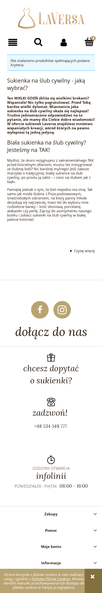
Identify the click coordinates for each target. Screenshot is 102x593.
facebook (40, 310)
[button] (13, 42)
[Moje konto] (64, 42)
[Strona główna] (51, 17)
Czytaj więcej (84, 251)
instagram (62, 310)
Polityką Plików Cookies (51, 578)
